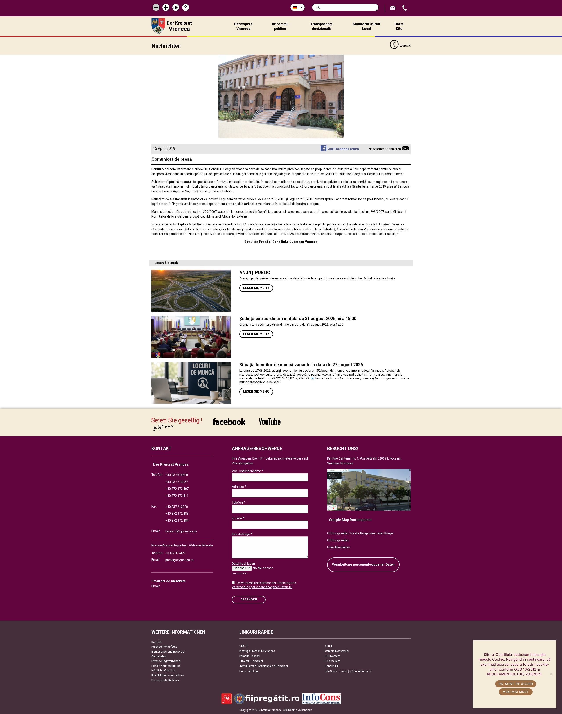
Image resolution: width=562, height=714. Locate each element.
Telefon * (238, 503)
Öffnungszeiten (338, 540)
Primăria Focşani (249, 656)
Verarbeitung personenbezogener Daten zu (262, 587)
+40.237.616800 (176, 475)
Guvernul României (251, 661)
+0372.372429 (175, 553)
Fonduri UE (332, 666)
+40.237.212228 (176, 507)
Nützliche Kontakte (163, 670)
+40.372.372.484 (177, 521)
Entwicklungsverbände (165, 661)
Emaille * (238, 518)
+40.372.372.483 (177, 514)
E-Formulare (332, 661)
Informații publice (280, 26)
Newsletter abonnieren (385, 149)
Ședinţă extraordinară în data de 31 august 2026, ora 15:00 (297, 318)
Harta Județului (248, 671)
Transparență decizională (321, 26)
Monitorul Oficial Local (366, 26)
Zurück (405, 45)
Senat (328, 645)
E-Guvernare (332, 656)
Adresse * (239, 487)
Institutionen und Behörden (168, 651)
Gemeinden (158, 656)
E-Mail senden (393, 8)
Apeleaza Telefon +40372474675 (405, 8)
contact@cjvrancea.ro (181, 531)
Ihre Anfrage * (242, 534)
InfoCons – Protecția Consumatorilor (348, 671)
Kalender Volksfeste (164, 646)
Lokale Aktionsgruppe (165, 665)
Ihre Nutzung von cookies (167, 675)
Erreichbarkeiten (338, 547)
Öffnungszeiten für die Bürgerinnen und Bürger (360, 533)
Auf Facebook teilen (343, 149)
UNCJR (243, 645)
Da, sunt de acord (515, 684)
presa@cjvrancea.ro (179, 560)
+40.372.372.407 (177, 489)
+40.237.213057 (176, 482)
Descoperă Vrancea (243, 26)
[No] (551, 674)
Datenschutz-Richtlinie (165, 680)
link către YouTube (270, 424)
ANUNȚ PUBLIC (254, 272)
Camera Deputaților (337, 651)
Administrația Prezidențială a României (263, 666)
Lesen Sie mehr (256, 288)
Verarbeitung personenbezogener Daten (363, 564)
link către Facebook (229, 424)
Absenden (249, 599)
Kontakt (156, 642)
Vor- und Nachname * (247, 471)
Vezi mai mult (515, 692)
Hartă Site (399, 26)
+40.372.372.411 (177, 496)
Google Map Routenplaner (350, 520)
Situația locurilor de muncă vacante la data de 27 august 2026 (301, 364)
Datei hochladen (243, 564)
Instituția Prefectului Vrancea (257, 651)
